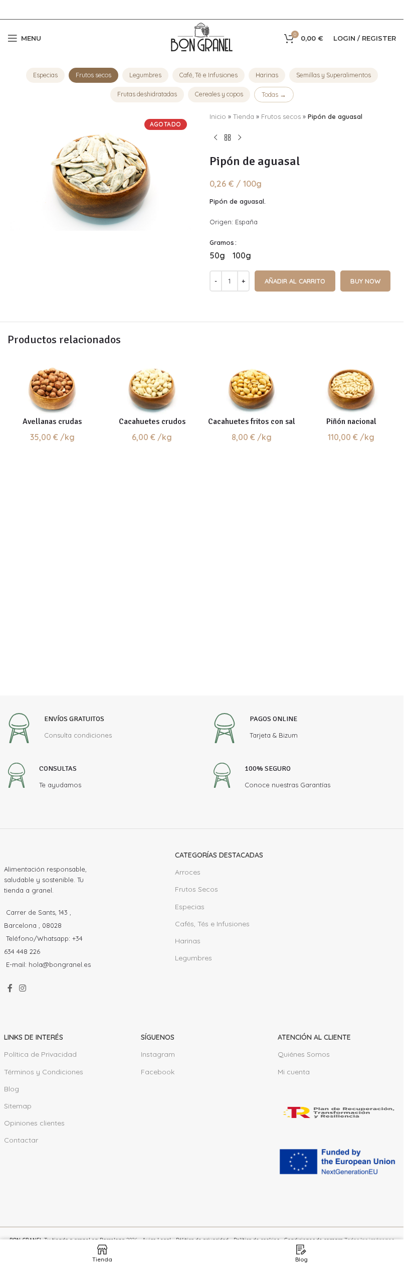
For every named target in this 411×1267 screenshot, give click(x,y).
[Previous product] (216, 138)
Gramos (222, 242)
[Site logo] (202, 37)
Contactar (21, 1140)
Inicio (218, 116)
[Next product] (240, 138)
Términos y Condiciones (43, 1071)
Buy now (365, 281)
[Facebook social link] (10, 988)
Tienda (243, 116)
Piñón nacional (351, 421)
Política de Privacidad (40, 1054)
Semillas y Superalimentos (333, 75)
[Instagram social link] (23, 988)
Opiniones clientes (34, 1123)
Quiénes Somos (304, 1054)
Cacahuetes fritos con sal (251, 421)
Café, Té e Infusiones (208, 75)
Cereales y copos (219, 94)
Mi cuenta (294, 1071)
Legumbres (145, 75)
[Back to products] (228, 138)
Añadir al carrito (295, 281)
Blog (11, 1088)
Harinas (267, 75)
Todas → (274, 94)
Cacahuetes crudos (152, 421)
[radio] (217, 255)
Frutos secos (93, 75)
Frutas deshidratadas (147, 94)
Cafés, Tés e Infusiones (212, 923)
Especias (45, 75)
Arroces (187, 872)
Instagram (158, 1054)
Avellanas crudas (52, 421)
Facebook (157, 1071)
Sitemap (18, 1105)
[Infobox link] (58, 729)
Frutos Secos (196, 889)
